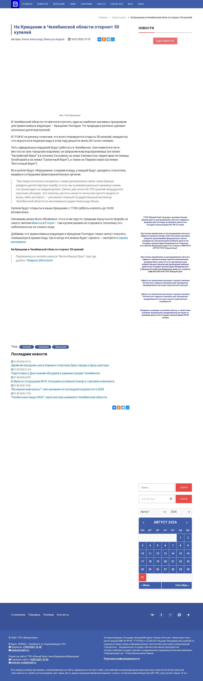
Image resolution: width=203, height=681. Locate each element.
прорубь (27, 346)
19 (157, 561)
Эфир (73, 4)
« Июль (145, 585)
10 (142, 553)
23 (188, 561)
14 (172, 553)
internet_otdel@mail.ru (23, 662)
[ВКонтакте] (99, 39)
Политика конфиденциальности (122, 658)
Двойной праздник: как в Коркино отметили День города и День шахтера (60, 365)
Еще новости (165, 41)
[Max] (180, 614)
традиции (43, 346)
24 (142, 569)
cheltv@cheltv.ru (20, 650)
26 (157, 569)
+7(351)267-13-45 (32, 647)
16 (188, 553)
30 (188, 569)
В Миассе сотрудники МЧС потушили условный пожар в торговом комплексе (63, 381)
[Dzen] (189, 614)
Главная (27, 4)
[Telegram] (108, 39)
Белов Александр (32, 39)
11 (150, 553)
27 (165, 569)
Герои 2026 (117, 4)
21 (172, 561)
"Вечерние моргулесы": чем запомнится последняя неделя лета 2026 (57, 389)
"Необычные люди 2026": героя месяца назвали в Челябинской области (59, 397)
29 (180, 569)
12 (157, 553)
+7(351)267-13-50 (38, 659)
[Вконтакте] (153, 614)
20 (165, 561)
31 (142, 577)
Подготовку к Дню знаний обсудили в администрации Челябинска (55, 373)
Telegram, (32, 260)
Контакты (63, 614)
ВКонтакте (45, 260)
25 (150, 569)
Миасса (37, 223)
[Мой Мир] (113, 39)
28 (172, 569)
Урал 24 (101, 4)
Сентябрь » (182, 585)
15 (180, 553)
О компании (18, 614)
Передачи (59, 4)
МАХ (130, 4)
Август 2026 (165, 522)
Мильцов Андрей (54, 39)
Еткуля (49, 223)
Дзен (141, 4)
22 (180, 561)
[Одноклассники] (104, 39)
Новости (42, 4)
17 (142, 561)
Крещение (60, 346)
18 (150, 561)
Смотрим (86, 4)
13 (165, 553)
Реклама (48, 614)
